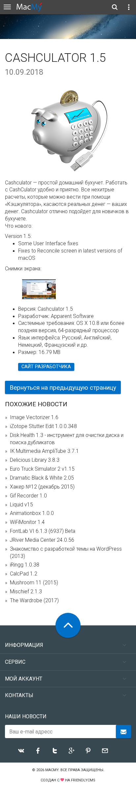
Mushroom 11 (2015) (34, 583)
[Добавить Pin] (88, 751)
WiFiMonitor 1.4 (27, 522)
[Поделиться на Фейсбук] (38, 751)
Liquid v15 (21, 505)
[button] (50, 286)
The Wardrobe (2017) (34, 601)
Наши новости (26, 716)
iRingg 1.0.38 (24, 565)
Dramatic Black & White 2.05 (42, 478)
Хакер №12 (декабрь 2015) (42, 487)
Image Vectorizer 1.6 (34, 417)
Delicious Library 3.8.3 (34, 460)
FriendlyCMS (83, 780)
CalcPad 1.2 (23, 574)
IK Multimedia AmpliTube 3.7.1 (44, 451)
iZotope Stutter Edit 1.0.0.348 (43, 426)
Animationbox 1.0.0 (32, 513)
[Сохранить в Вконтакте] (21, 751)
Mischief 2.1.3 (26, 592)
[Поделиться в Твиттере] (55, 751)
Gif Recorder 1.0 (28, 496)
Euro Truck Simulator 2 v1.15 (42, 469)
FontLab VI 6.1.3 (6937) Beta (42, 531)
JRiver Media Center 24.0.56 (42, 540)
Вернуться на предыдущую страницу (63, 387)
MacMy (51, 770)
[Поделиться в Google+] (72, 751)
